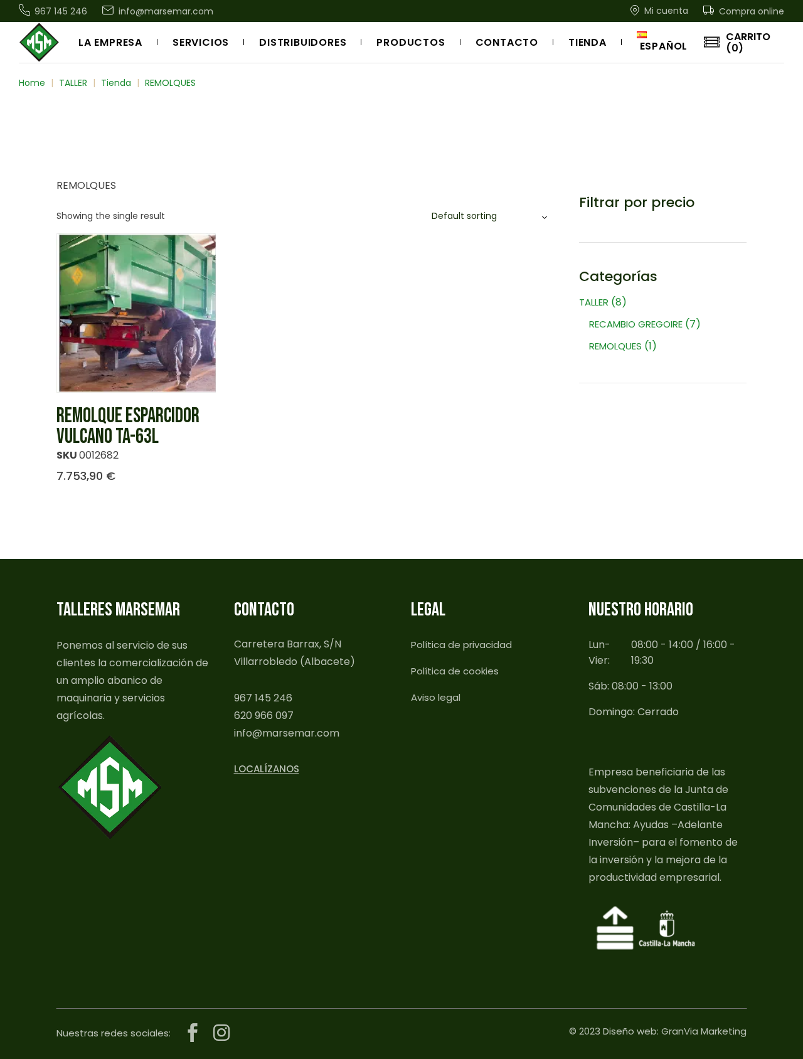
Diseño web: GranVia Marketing (675, 1031)
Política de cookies (455, 671)
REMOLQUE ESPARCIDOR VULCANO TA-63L (127, 426)
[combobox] (491, 216)
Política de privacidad (461, 644)
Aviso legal (435, 697)
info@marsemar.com (286, 733)
